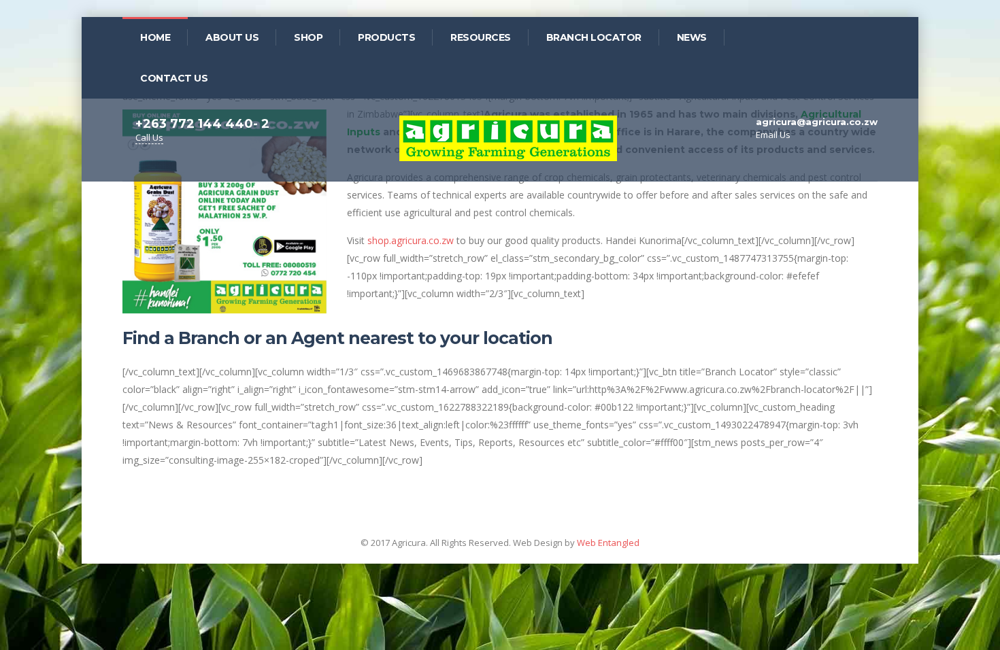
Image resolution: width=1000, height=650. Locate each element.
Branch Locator (593, 37)
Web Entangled (608, 542)
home (155, 37)
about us (232, 37)
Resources (480, 37)
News (692, 37)
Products (386, 37)
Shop (308, 37)
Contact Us (173, 78)
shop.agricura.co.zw (410, 240)
